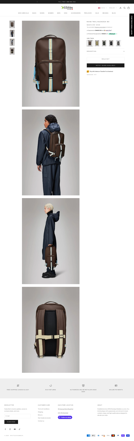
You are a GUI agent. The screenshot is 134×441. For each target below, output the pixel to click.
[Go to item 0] (12, 24)
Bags (34, 13)
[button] (105, 30)
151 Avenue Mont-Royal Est (65, 409)
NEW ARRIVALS (23, 13)
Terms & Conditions (43, 409)
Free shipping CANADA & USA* (18, 389)
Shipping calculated (100, 27)
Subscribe (11, 422)
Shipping (40, 412)
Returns (40, 415)
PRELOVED (88, 13)
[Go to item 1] (12, 33)
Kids (65, 13)
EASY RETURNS (50, 389)
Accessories (76, 13)
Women (51, 13)
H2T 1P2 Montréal (63, 413)
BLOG (114, 13)
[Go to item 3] (12, 51)
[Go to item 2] (12, 42)
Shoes (42, 13)
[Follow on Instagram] (10, 429)
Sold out (105, 59)
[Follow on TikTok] (19, 429)
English (112, 8)
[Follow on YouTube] (15, 429)
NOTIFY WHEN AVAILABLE (105, 65)
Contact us (41, 421)
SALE (97, 13)
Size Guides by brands (44, 418)
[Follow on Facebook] (5, 429)
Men (58, 13)
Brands (105, 13)
